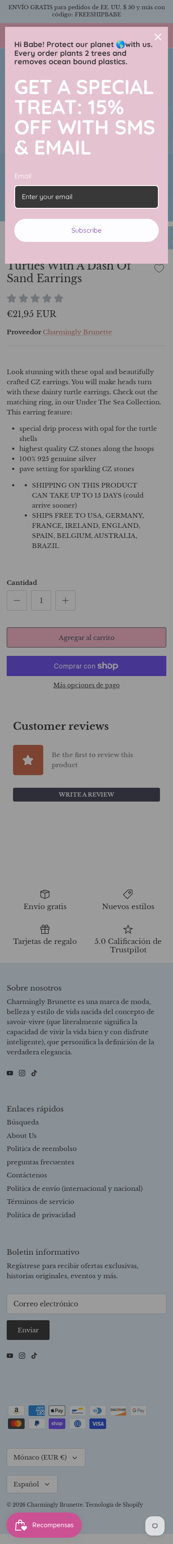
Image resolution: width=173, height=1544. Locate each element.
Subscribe (86, 230)
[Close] (158, 37)
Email (22, 176)
